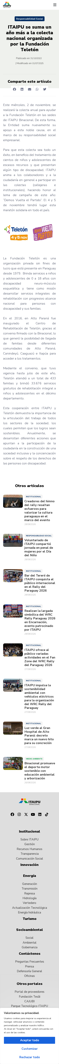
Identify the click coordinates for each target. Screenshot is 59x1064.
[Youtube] (33, 814)
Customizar (30, 1049)
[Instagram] (19, 814)
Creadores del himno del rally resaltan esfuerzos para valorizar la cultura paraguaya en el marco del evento (39, 510)
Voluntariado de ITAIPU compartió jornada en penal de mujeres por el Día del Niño (38, 547)
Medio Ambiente (34, 759)
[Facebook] (12, 814)
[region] (29, 1036)
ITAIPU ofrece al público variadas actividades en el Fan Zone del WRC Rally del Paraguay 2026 (39, 657)
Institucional (33, 496)
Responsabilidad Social (29, 18)
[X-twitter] (26, 814)
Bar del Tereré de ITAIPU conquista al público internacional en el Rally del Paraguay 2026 (39, 583)
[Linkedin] (40, 814)
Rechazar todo (29, 1057)
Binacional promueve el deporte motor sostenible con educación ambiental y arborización (39, 770)
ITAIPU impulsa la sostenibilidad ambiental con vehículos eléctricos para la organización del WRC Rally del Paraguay (39, 696)
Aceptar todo (29, 1040)
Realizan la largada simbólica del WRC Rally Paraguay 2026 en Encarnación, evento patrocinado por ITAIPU (39, 620)
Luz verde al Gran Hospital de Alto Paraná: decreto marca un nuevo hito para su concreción (39, 735)
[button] (54, 5)
